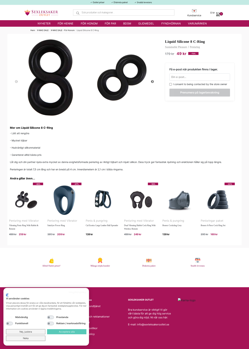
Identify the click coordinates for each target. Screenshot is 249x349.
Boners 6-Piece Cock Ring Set (213, 225)
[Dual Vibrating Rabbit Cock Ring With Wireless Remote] (141, 200)
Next (152, 82)
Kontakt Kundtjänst (89, 306)
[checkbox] (9, 317)
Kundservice (194, 15)
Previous (16, 82)
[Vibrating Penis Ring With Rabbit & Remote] (26, 200)
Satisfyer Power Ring (56, 225)
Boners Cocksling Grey (172, 225)
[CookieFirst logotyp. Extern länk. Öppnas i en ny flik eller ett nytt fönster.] (7, 295)
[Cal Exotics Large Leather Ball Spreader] (103, 200)
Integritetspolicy (77, 292)
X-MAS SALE (43, 30)
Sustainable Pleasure (176, 47)
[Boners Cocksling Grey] (179, 200)
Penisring (195, 47)
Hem (32, 30)
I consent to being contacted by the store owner (199, 84)
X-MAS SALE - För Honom (63, 30)
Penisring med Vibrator (24, 220)
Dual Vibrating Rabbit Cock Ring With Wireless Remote (140, 227)
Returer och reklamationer (94, 316)
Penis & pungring (96, 220)
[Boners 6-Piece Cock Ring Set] (218, 200)
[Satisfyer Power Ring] (64, 200)
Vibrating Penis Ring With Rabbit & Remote (23, 227)
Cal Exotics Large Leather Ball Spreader (102, 225)
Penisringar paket (212, 220)
